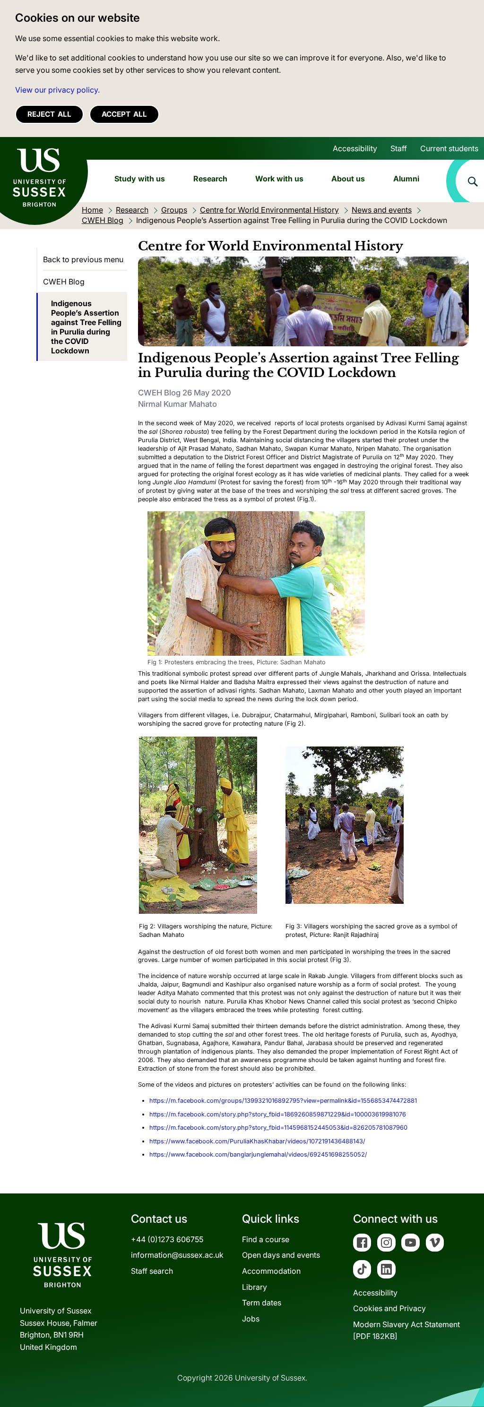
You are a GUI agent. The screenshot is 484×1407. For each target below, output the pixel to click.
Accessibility (355, 148)
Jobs (250, 1318)
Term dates (261, 1302)
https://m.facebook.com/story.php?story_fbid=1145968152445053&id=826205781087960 (278, 1127)
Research (210, 178)
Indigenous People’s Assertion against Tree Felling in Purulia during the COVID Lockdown (86, 327)
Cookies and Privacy (389, 1308)
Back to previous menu (83, 259)
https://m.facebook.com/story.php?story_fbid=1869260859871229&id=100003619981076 (277, 1114)
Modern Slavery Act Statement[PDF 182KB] (406, 1330)
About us (348, 178)
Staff (398, 148)
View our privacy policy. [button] (57, 89)
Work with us (279, 178)
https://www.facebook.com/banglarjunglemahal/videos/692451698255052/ (258, 1154)
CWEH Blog (64, 281)
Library (254, 1287)
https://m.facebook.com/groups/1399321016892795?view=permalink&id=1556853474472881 (283, 1100)
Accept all (124, 114)
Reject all (49, 114)
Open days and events (281, 1255)
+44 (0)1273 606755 (167, 1239)
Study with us (139, 178)
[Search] (465, 181)
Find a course (265, 1239)
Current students (449, 148)
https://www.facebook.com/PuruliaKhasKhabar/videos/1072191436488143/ (257, 1141)
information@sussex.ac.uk (177, 1255)
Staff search (152, 1271)
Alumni (406, 178)
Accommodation (271, 1271)
